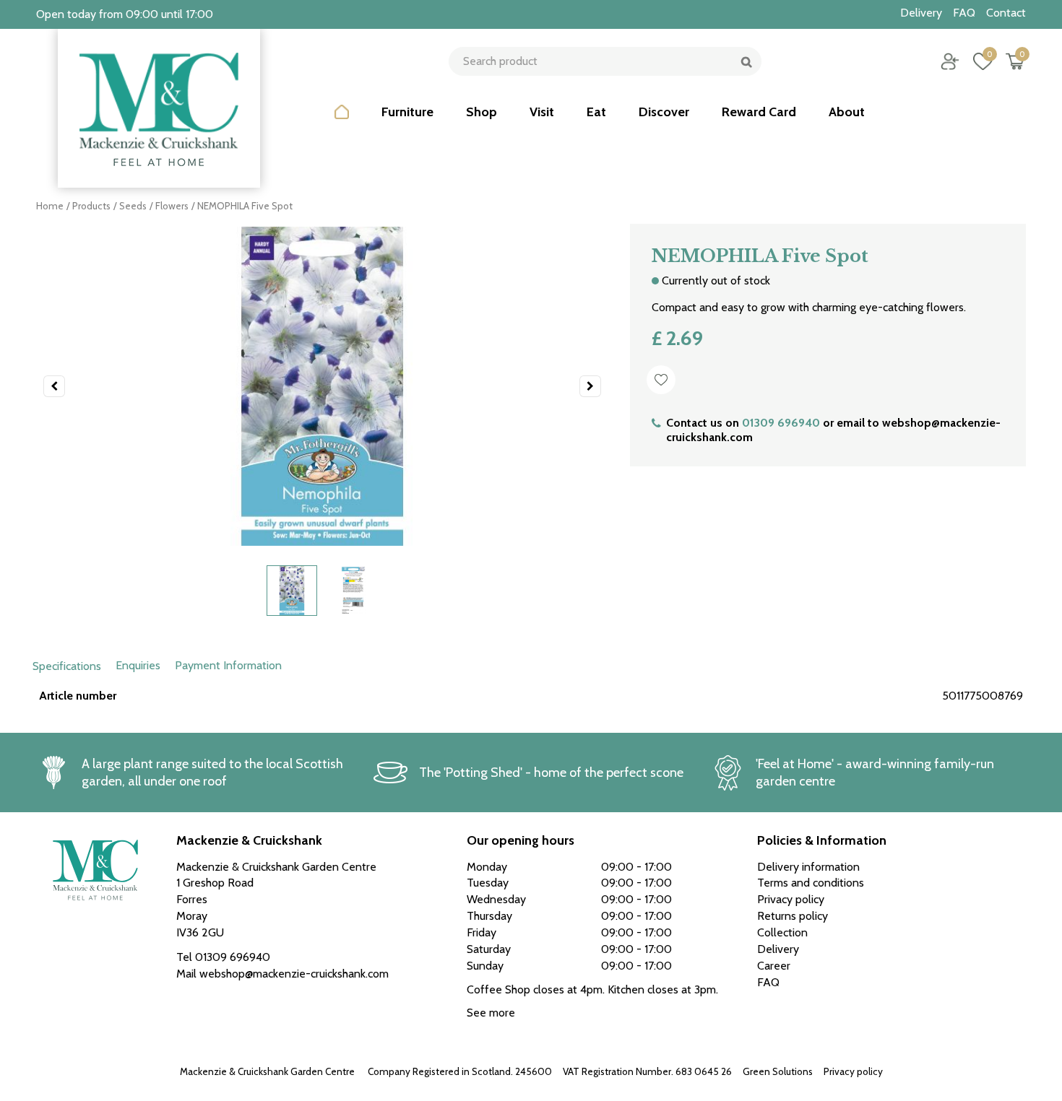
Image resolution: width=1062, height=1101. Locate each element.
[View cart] (1015, 61)
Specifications (67, 666)
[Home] (341, 123)
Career (773, 965)
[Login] (950, 61)
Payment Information (228, 665)
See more (491, 1012)
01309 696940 (781, 423)
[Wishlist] (982, 61)
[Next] (590, 386)
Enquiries (138, 665)
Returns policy (792, 916)
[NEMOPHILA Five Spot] (322, 386)
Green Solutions (778, 1071)
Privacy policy (853, 1071)
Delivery (778, 949)
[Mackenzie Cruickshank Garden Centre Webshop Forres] (159, 108)
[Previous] (54, 386)
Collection (782, 932)
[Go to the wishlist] (977, 61)
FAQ (768, 982)
